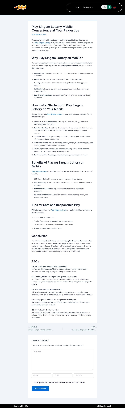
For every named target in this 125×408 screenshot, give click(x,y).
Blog (77, 7)
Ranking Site (88, 7)
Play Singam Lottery (42, 43)
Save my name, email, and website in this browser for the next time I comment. (59, 382)
